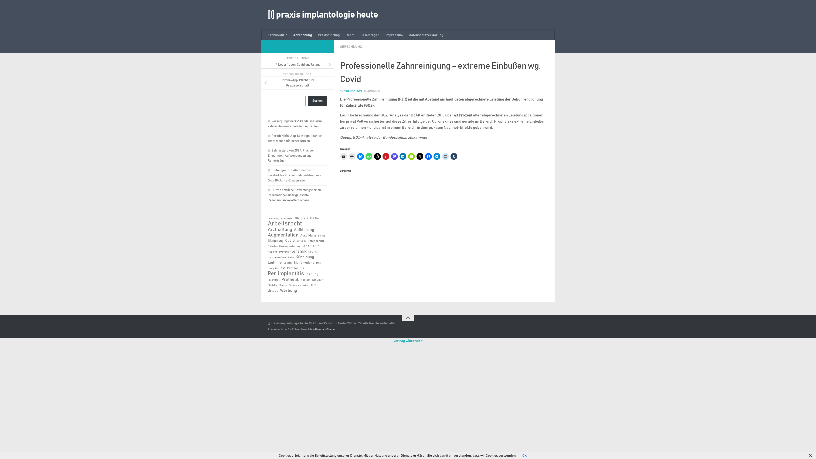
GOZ (316, 246)
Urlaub (273, 290)
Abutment (287, 218)
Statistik (272, 285)
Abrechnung (302, 35)
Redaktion (354, 90)
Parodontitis (295, 268)
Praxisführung (329, 35)
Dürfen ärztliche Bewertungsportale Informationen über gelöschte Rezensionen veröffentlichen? (295, 195)
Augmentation (283, 235)
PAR (283, 268)
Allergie (299, 218)
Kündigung (305, 257)
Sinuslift (317, 279)
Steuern (283, 285)
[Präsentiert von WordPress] (288, 329)
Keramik (298, 251)
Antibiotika (313, 218)
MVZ (318, 263)
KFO (310, 252)
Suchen (317, 100)
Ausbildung (308, 235)
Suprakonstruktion (299, 285)
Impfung (284, 252)
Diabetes (273, 246)
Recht (350, 35)
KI (316, 252)
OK (524, 455)
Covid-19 (301, 241)
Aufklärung (304, 230)
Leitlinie (275, 263)
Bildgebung (275, 240)
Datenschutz (316, 240)
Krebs (291, 257)
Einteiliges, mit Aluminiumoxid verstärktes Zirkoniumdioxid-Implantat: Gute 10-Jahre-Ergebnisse (295, 175)
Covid (290, 241)
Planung (312, 274)
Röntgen (305, 280)
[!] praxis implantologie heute (323, 14)
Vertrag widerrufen (408, 341)
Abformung (273, 219)
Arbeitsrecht (285, 223)
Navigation (273, 268)
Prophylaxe (274, 280)
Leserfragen (370, 35)
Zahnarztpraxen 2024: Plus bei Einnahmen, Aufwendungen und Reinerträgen (291, 155)
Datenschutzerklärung (426, 35)
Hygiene (273, 252)
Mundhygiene (304, 262)
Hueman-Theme (325, 329)
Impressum (394, 35)
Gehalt (307, 246)
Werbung (288, 290)
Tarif (313, 285)
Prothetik (290, 279)
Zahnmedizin (277, 35)
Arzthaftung (280, 229)
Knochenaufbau (277, 257)
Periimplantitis (286, 273)
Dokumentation (289, 246)
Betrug (321, 235)
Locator (287, 263)
